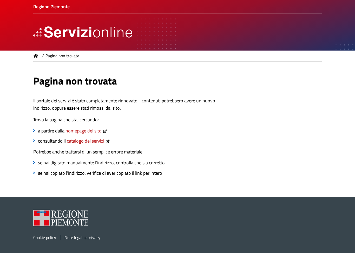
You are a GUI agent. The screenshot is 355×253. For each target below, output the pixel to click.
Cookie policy (44, 237)
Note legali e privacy (82, 237)
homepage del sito (83, 130)
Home (35, 56)
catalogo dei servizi (85, 140)
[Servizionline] (81, 32)
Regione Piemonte (51, 6)
